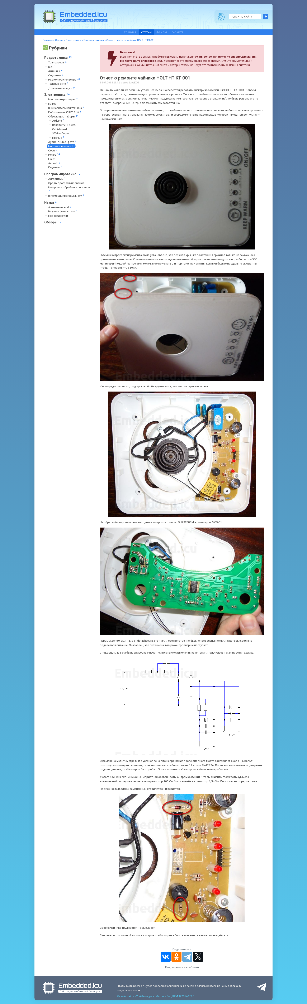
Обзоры (52, 222)
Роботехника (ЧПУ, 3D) (64, 112)
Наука (50, 202)
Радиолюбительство (64, 79)
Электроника (73, 40)
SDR (52, 66)
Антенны (55, 71)
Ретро (54, 154)
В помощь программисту (66, 195)
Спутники (55, 75)
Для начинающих (61, 88)
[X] (198, 957)
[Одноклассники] (176, 957)
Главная (130, 32)
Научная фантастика (62, 211)
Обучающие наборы (63, 116)
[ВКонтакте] (166, 957)
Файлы (161, 32)
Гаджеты (55, 167)
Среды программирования (67, 183)
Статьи (146, 32)
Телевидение (58, 83)
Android (54, 163)
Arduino (58, 120)
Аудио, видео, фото (62, 142)
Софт (52, 150)
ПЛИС (52, 103)
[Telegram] (187, 957)
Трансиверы (57, 62)
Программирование (62, 174)
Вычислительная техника (66, 108)
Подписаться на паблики (182, 967)
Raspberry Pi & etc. (64, 124)
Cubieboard (59, 129)
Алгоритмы (57, 178)
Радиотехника (58, 58)
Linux (52, 159)
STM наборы (61, 133)
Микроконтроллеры (63, 99)
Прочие (58, 137)
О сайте (177, 32)
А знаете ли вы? (59, 207)
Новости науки (58, 215)
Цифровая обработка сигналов (69, 189)
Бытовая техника (94, 40)
